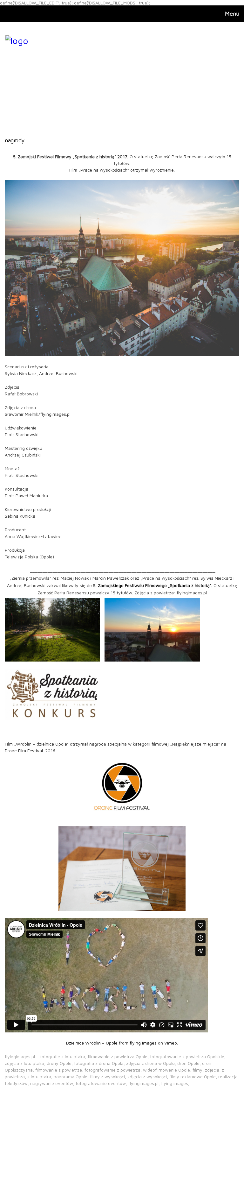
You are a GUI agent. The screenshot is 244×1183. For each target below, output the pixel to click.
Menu (232, 13)
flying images (143, 1042)
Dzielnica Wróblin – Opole (92, 1042)
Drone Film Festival (24, 750)
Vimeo (170, 1042)
